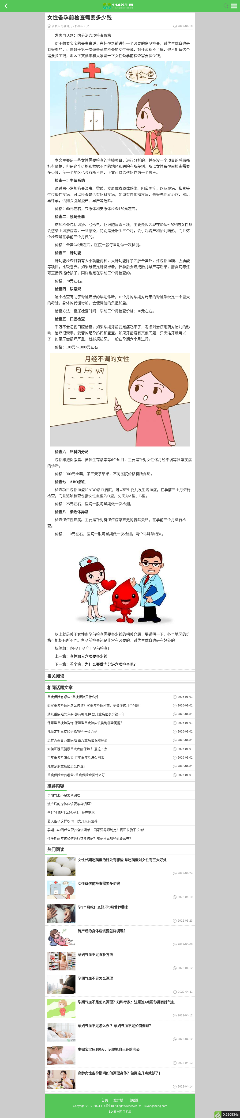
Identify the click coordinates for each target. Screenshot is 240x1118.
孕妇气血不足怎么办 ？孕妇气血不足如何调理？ (115, 1026)
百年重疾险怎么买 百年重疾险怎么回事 (75, 757)
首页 (55, 26)
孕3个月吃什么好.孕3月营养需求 (71, 812)
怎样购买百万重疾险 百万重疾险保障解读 (77, 740)
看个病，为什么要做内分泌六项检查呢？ (103, 664)
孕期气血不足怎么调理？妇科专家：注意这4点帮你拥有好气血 (126, 1002)
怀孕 (78, 26)
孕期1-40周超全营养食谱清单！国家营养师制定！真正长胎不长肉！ (96, 830)
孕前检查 (100, 648)
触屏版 (118, 1100)
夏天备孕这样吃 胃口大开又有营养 (72, 821)
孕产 (85, 648)
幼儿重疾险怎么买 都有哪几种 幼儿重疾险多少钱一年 (86, 714)
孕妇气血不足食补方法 (95, 955)
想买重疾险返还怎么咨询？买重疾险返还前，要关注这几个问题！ (94, 705)
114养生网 (115, 1111)
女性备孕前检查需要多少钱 (99, 883)
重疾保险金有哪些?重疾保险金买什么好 (76, 775)
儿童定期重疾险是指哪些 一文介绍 (72, 731)
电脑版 (134, 1100)
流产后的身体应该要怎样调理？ (70, 804)
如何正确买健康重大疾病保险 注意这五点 (77, 749)
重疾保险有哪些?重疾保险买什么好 (72, 697)
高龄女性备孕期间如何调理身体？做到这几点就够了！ (120, 1073)
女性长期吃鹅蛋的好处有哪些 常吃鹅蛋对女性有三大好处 (122, 860)
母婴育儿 (66, 26)
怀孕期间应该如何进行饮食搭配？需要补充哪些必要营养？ (90, 838)
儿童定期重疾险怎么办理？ (67, 766)
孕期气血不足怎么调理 (63, 795)
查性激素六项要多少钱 (88, 656)
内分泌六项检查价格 (94, 36)
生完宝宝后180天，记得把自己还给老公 (109, 1049)
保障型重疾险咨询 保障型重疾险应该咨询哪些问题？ (85, 723)
